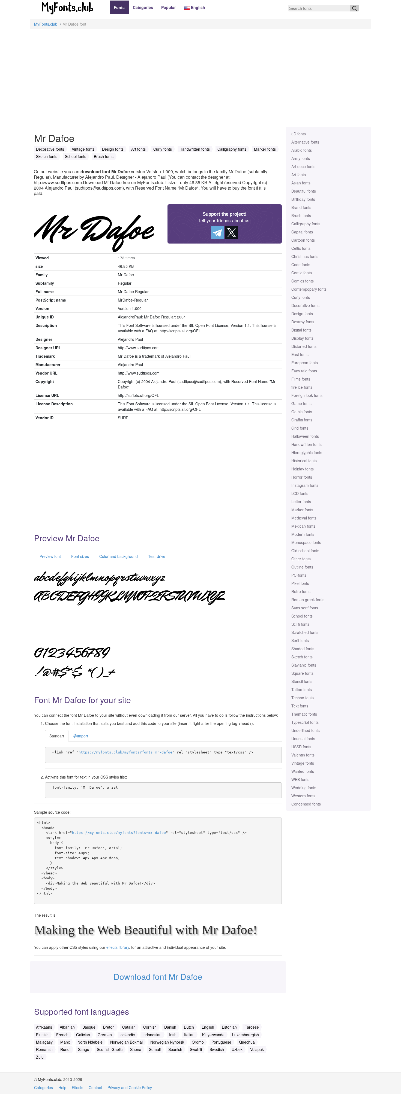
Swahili (196, 1049)
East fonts (300, 354)
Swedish (217, 1049)
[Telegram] (217, 232)
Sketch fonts (302, 657)
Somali (155, 1049)
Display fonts (302, 338)
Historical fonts (304, 460)
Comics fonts (302, 281)
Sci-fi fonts (300, 624)
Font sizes (79, 556)
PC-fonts (298, 575)
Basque (88, 1027)
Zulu (40, 1057)
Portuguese (221, 1042)
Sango (83, 1049)
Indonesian (151, 1034)
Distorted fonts (303, 346)
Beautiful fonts (303, 191)
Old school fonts (305, 550)
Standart (56, 736)
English (197, 7)
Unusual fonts (303, 738)
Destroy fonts (302, 321)
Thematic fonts (304, 714)
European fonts (304, 362)
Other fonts (301, 558)
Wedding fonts (303, 787)
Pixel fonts (300, 583)
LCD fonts (299, 493)
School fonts (302, 616)
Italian (189, 1034)
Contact (95, 1087)
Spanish (175, 1049)
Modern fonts (302, 534)
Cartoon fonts (303, 240)
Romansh (44, 1049)
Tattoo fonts (301, 689)
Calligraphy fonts (305, 223)
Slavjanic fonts (303, 665)
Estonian (229, 1027)
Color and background (118, 556)
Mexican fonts (303, 526)
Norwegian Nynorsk (167, 1042)
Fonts (119, 7)
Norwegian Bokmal (126, 1042)
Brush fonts (301, 215)
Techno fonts (302, 697)
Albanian (67, 1027)
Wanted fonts (302, 771)
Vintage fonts (302, 763)
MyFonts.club (45, 24)
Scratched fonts (304, 632)
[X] (231, 232)
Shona (135, 1049)
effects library (117, 947)
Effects (77, 1087)
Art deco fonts (303, 166)
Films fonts (300, 379)
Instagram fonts (304, 485)
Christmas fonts (304, 256)
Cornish (150, 1027)
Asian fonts (300, 183)
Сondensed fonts (306, 804)
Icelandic (127, 1034)
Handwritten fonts (306, 444)
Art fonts (298, 174)
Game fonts (301, 403)
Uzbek (237, 1049)
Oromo (198, 1042)
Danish (170, 1027)
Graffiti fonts (301, 420)
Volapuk (257, 1049)
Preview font (49, 556)
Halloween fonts (305, 436)
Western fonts (303, 795)
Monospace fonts (306, 542)
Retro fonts (300, 591)
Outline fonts (302, 567)
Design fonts (302, 313)
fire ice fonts (301, 387)
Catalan (129, 1027)
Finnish (42, 1034)
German (105, 1034)
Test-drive (156, 556)
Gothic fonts (301, 411)
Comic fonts (301, 272)
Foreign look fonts (306, 395)
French (62, 1034)
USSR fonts (301, 746)
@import (80, 736)
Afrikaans (44, 1027)
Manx (65, 1042)
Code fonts (300, 264)
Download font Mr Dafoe (157, 976)
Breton (109, 1027)
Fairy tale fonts (304, 370)
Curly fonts (300, 297)
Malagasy (44, 1042)
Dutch (189, 1027)
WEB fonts (300, 779)
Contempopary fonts (309, 289)
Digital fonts (301, 330)
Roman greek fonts (307, 599)
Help (62, 1087)
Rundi (65, 1049)
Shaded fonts (302, 648)
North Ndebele (90, 1042)
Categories (143, 7)
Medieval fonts (303, 518)
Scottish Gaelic (109, 1049)
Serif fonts (300, 640)
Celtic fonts (300, 248)
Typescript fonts (305, 722)
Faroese (251, 1027)
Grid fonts (299, 428)
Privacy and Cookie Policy (129, 1087)
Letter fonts (301, 501)
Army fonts (300, 158)
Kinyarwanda (213, 1034)
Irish (172, 1034)
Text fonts (299, 706)
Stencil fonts (301, 681)
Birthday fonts (303, 199)
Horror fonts (301, 477)
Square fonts (302, 673)
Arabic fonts (301, 150)
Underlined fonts (305, 730)
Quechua (247, 1042)
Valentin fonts (303, 755)
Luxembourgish (245, 1034)
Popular (168, 7)
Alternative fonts (305, 142)
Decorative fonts (305, 305)
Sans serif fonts (304, 607)
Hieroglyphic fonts (306, 452)
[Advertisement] (200, 80)
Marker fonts (302, 509)
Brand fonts (301, 207)
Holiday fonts (302, 469)
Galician (83, 1034)
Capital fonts (302, 232)
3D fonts (298, 133)
